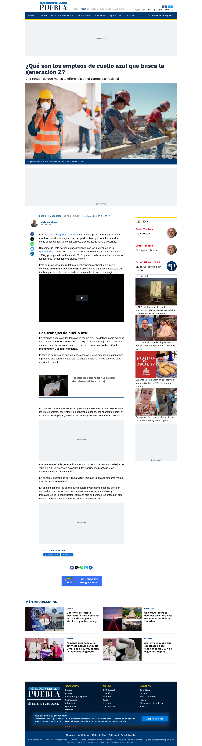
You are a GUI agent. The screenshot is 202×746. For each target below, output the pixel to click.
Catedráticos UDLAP (147, 262)
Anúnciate (118, 9)
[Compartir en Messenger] (32, 249)
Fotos (75, 9)
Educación (100, 15)
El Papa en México (147, 250)
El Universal (109, 690)
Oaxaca (143, 693)
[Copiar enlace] (32, 254)
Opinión (130, 15)
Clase (105, 700)
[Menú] (29, 6)
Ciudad (43, 15)
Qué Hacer (115, 15)
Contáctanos (83, 735)
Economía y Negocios (62, 15)
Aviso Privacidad (128, 735)
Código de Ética (99, 735)
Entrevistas (84, 15)
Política (85, 9)
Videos (94, 9)
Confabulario (109, 706)
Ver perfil (46, 224)
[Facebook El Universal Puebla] (164, 6)
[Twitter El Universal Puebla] (170, 6)
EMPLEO (67, 555)
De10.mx (107, 696)
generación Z (51, 555)
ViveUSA (107, 703)
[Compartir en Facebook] (32, 234)
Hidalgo (144, 700)
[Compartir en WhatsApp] (32, 244)
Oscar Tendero (144, 229)
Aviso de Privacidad (118, 721)
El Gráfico (108, 693)
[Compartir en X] (32, 239)
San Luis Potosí (148, 696)
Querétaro (145, 690)
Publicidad (114, 735)
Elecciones (105, 9)
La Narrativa (143, 233)
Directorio (70, 735)
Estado (31, 15)
